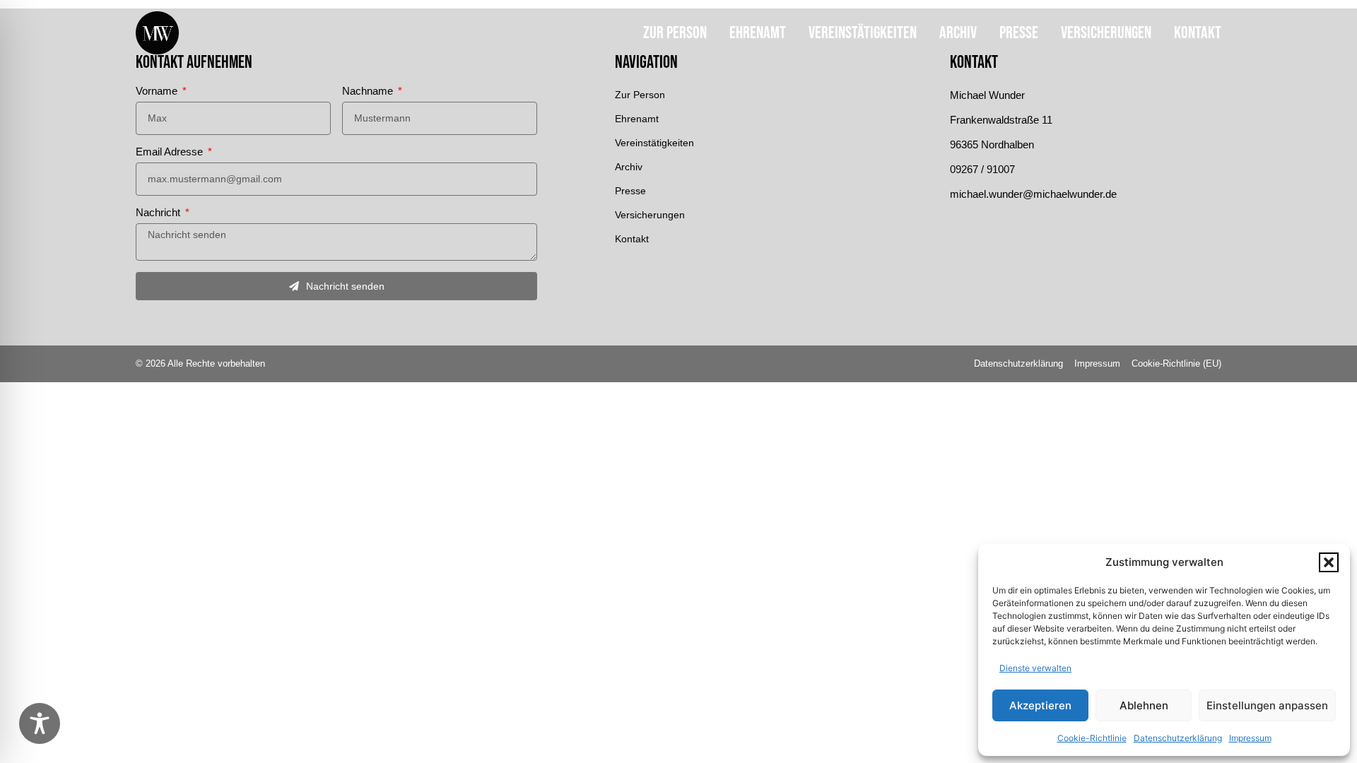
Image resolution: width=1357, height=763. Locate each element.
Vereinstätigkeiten (863, 33)
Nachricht (159, 212)
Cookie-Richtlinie (1092, 738)
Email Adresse (171, 152)
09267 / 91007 (982, 169)
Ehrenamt (757, 33)
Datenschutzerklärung (1178, 738)
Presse (1018, 33)
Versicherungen (1106, 33)
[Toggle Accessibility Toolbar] (39, 723)
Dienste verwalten (1035, 668)
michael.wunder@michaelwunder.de (1033, 194)
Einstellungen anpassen (1267, 705)
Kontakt (1197, 33)
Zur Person (675, 33)
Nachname (369, 91)
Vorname (158, 91)
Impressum (1250, 738)
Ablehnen (1144, 705)
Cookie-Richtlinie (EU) (1176, 363)
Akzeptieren (1040, 705)
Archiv (958, 33)
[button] (1329, 562)
